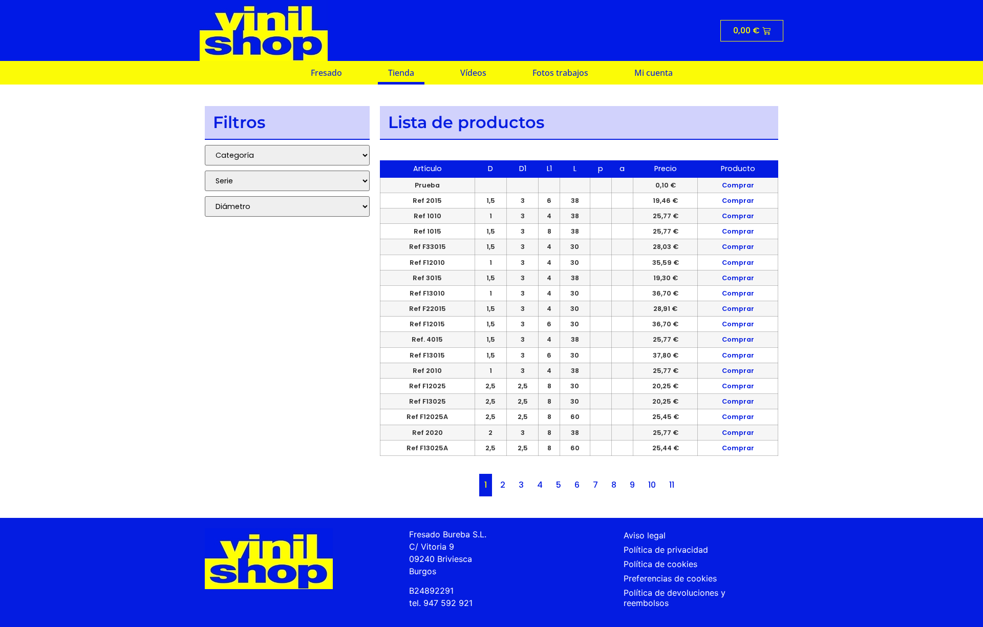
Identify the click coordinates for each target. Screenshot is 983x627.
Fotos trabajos (560, 72)
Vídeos (473, 72)
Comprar (738, 185)
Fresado (326, 72)
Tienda (401, 72)
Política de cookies (660, 564)
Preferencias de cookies (670, 578)
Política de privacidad (666, 550)
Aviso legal (645, 535)
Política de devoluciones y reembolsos (674, 598)
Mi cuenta (653, 72)
